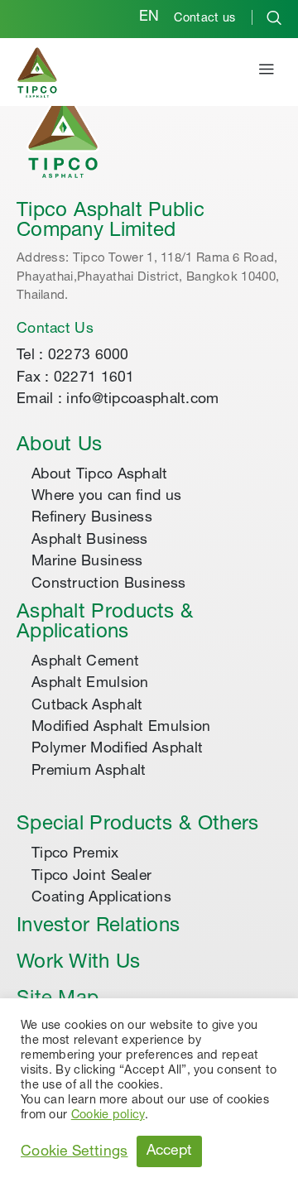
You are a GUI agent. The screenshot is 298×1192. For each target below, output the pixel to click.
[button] (266, 72)
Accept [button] (170, 1151)
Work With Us (79, 963)
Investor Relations (98, 927)
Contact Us (55, 329)
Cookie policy (108, 1116)
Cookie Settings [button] (74, 1152)
